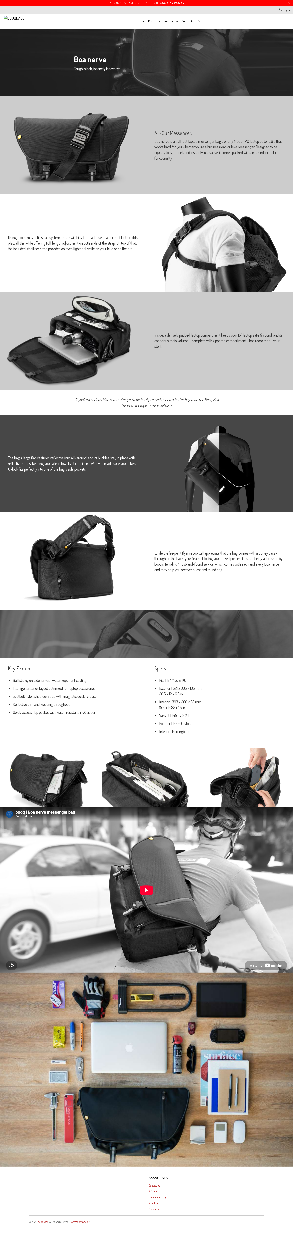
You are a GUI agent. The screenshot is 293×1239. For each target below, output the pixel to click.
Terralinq (171, 564)
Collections (189, 21)
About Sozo (154, 1203)
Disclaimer (154, 1209)
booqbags (43, 1221)
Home (142, 21)
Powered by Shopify (79, 1221)
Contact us (154, 1185)
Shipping (153, 1191)
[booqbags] (25, 18)
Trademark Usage (157, 1197)
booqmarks (171, 21)
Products (154, 21)
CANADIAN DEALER (172, 2)
